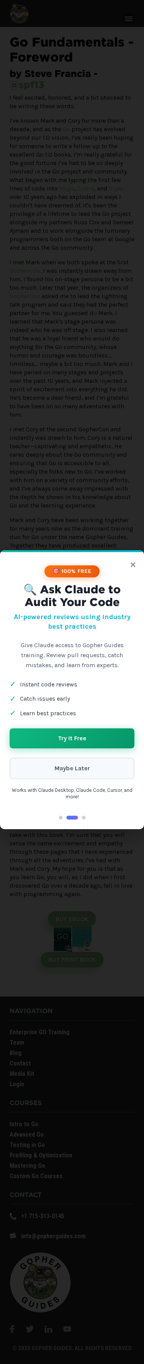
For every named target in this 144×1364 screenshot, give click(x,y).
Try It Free (72, 738)
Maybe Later (72, 768)
